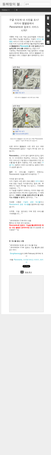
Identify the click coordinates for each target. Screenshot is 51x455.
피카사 (37, 181)
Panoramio (24, 46)
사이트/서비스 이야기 (31, 259)
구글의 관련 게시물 (31, 202)
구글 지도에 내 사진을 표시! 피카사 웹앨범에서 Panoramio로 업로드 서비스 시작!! (24, 25)
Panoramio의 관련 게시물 (19, 204)
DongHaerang (15, 253)
